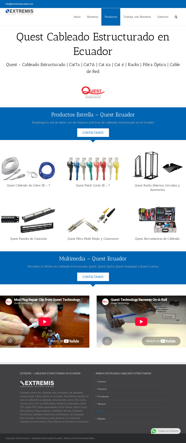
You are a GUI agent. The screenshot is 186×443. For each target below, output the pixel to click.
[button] (176, 17)
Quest (101, 411)
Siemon (102, 381)
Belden (102, 418)
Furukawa (103, 396)
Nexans (102, 403)
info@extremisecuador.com (19, 3)
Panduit (102, 389)
